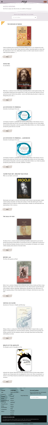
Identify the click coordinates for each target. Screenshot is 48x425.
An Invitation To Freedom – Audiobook (16, 138)
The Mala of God (8, 216)
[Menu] (2, 1)
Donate (2, 398)
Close (45, 417)
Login (45, 1)
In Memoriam (4, 409)
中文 (11, 394)
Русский (12, 412)
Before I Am (7, 257)
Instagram (26, 392)
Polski (11, 408)
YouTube (23, 392)
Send (35, 17)
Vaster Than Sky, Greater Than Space (15, 174)
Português (12, 410)
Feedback (3, 396)
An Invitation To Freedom (12, 107)
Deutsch (12, 396)
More (7, 56)
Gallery (2, 411)
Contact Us (3, 394)
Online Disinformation (4, 406)
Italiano (12, 404)
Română (12, 415)
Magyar (12, 406)
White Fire (6, 64)
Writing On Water (9, 303)
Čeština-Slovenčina (14, 392)
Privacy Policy (25, 423)
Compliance (31, 423)
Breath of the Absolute (11, 345)
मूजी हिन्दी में (12, 402)
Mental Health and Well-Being (5, 401)
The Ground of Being (15, 24)
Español (12, 398)
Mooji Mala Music (24, 395)
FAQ (2, 392)
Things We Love (4, 404)
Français (12, 400)
